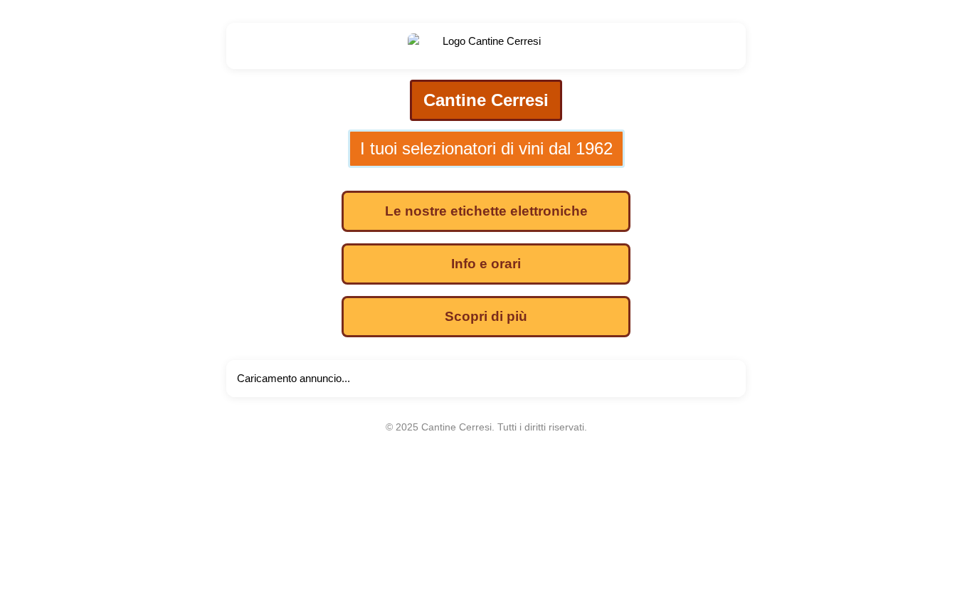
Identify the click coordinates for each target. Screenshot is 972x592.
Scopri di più (486, 316)
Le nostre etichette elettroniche (486, 211)
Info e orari (486, 263)
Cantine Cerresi (486, 100)
